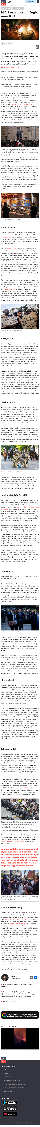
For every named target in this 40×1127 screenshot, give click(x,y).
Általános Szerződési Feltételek (14, 1088)
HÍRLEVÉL (6, 1073)
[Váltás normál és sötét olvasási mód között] (14, 2)
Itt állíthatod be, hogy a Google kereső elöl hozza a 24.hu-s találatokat (22, 1015)
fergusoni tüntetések (17, 924)
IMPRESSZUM (7, 1077)
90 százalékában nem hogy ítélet (17, 919)
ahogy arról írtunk (7, 926)
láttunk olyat (23, 788)
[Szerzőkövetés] (12, 43)
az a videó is (11, 249)
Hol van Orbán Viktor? (10, 1001)
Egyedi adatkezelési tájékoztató (14, 1084)
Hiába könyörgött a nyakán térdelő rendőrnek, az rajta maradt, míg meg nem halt (19, 152)
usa (20, 5)
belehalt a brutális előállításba (23, 104)
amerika (25, 5)
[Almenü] (9, 1)
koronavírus (34, 5)
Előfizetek (30, 1)
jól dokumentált (9, 289)
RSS (5, 1069)
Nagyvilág (6, 8)
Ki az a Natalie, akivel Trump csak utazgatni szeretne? (17, 985)
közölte (17, 175)
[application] (20, 1038)
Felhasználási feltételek (12, 1080)
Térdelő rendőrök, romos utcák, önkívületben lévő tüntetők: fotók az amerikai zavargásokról (20, 824)
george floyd (13, 5)
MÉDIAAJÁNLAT (8, 1091)
